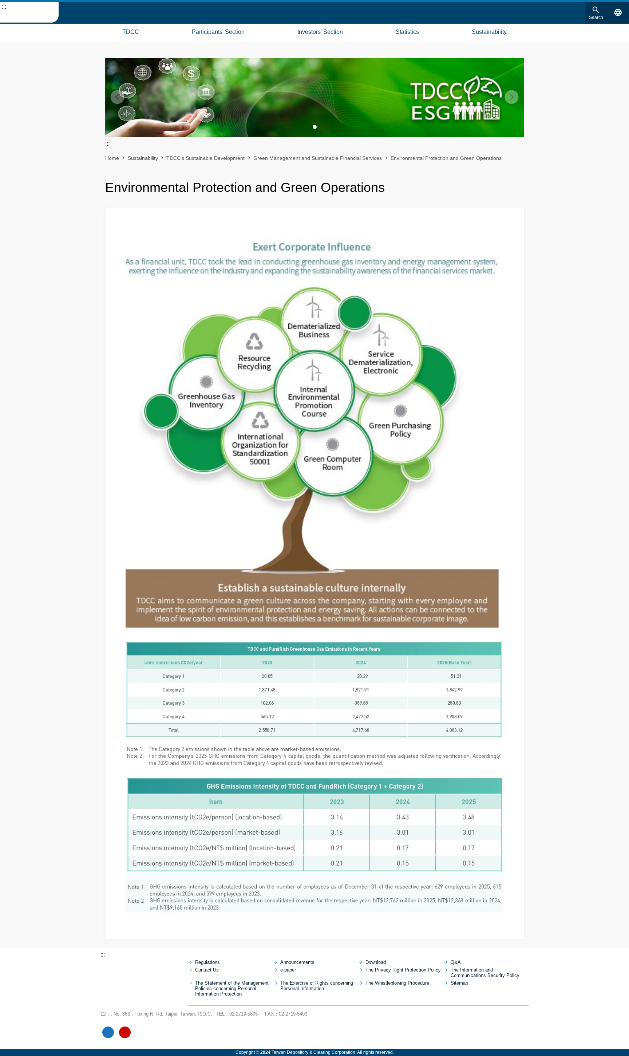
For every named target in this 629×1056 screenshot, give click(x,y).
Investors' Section (320, 32)
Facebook (108, 1032)
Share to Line (506, 185)
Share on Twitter (518, 185)
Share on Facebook (493, 185)
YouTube (125, 1032)
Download (375, 962)
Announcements (297, 962)
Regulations (207, 962)
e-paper (288, 970)
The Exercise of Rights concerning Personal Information (316, 985)
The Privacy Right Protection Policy (403, 970)
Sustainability (489, 32)
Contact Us (207, 970)
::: (4, 7)
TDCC (130, 32)
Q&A (456, 962)
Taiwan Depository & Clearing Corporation (29, 12)
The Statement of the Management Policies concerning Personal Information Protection (232, 988)
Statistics (407, 32)
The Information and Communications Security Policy (485, 972)
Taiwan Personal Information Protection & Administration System (158, 1032)
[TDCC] (144, 969)
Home (112, 158)
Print (481, 185)
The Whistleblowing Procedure (397, 983)
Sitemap (7, 31)
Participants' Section (218, 32)
